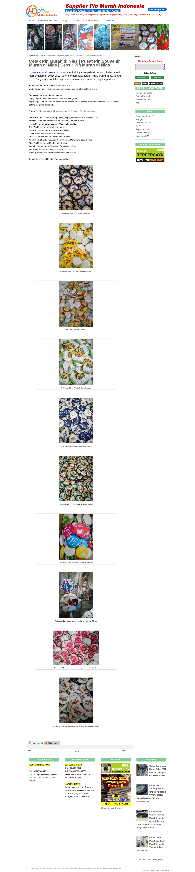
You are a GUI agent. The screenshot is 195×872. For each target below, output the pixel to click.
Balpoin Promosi (142, 129)
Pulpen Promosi (142, 96)
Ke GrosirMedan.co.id (48, 20)
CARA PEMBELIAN (91, 20)
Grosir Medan (39, 777)
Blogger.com (116, 868)
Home (31, 20)
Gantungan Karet (143, 123)
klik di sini (92, 89)
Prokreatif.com (60, 111)
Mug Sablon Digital (143, 93)
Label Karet (140, 136)
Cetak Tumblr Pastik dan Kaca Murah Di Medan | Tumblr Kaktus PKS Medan (151, 843)
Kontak (76, 20)
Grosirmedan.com (88, 111)
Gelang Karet (141, 133)
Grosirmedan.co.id (44, 111)
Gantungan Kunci (143, 116)
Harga (65, 20)
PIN (137, 103)
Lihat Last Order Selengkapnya (150, 859)
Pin (136, 126)
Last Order (110, 20)
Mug (137, 119)
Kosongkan (142, 77)
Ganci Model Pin (142, 99)
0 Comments (53, 743)
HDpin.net (73, 111)
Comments (37, 743)
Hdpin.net (105, 868)
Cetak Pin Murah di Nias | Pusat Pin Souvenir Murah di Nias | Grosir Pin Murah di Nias (72, 56)
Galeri (144, 83)
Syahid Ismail (164, 871)
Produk (137, 83)
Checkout (157, 77)
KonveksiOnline (115, 808)
